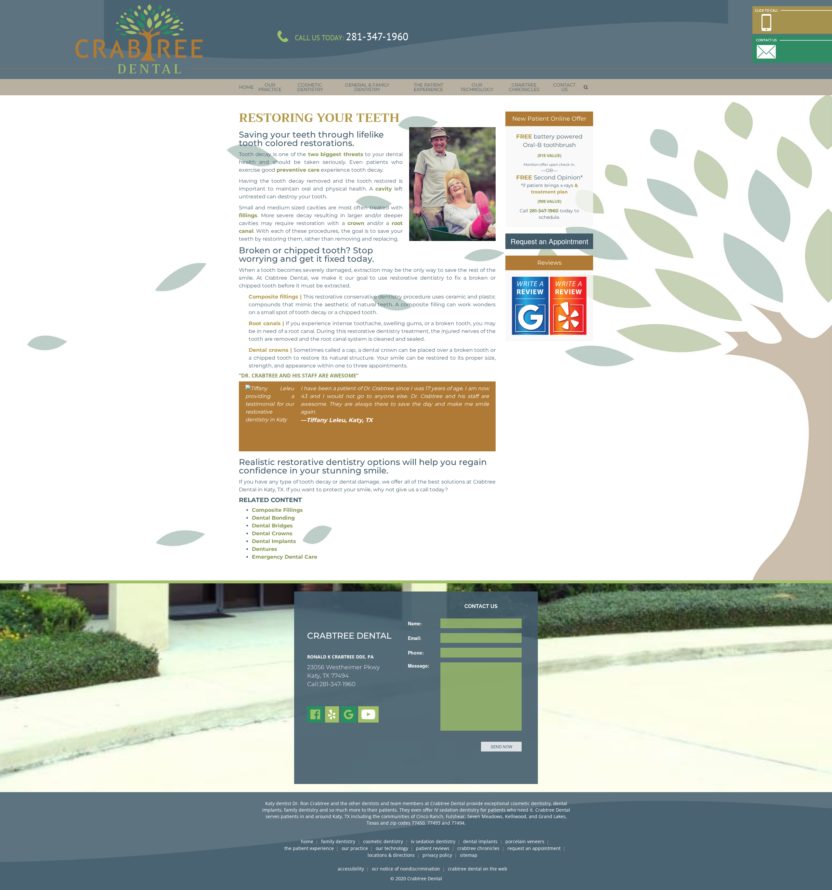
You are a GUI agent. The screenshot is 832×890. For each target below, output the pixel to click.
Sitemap (468, 855)
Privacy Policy (437, 855)
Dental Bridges (272, 526)
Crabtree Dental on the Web (477, 869)
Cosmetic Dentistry (383, 841)
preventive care (298, 170)
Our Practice (355, 848)
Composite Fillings (277, 510)
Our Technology (392, 848)
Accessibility (351, 869)
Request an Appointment (549, 241)
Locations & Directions (391, 855)
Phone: (416, 652)
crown (355, 223)
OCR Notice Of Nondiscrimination (406, 869)
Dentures (264, 549)
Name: (415, 623)
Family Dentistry (338, 841)
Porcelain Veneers (524, 841)
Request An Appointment (534, 848)
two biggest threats (335, 154)
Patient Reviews (432, 848)
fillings (248, 215)
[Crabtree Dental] (139, 39)
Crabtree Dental (424, 878)
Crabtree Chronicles (478, 848)
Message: (418, 665)
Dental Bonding (273, 518)
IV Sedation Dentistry (433, 841)
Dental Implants (274, 541)
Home (307, 841)
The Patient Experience (309, 848)
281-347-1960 (377, 36)
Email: (415, 638)
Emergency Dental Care (284, 557)
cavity (383, 189)
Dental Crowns (272, 533)
